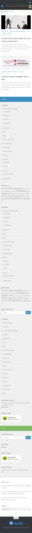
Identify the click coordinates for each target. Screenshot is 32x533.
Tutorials (5, 171)
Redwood (14, 193)
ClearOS (25, 188)
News (4, 136)
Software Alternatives (14, 196)
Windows (27, 198)
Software (5, 155)
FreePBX (6, 162)
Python (28, 191)
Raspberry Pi (7, 115)
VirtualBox (4, 199)
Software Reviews (25, 196)
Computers (4, 31)
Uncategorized (7, 178)
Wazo (5, 166)
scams (17, 193)
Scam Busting (6, 147)
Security (9, 33)
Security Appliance (7, 151)
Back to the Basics (9, 174)
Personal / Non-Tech (8, 140)
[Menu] (30, 2)
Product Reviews (7, 143)
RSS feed (3, 447)
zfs (1, 201)
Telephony (5, 159)
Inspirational (6, 128)
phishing (14, 191)
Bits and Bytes (16, 188)
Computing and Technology (17, 31)
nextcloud (11, 191)
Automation (5, 189)
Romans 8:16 (4, 407)
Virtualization (7, 123)
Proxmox (21, 190)
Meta (4, 132)
